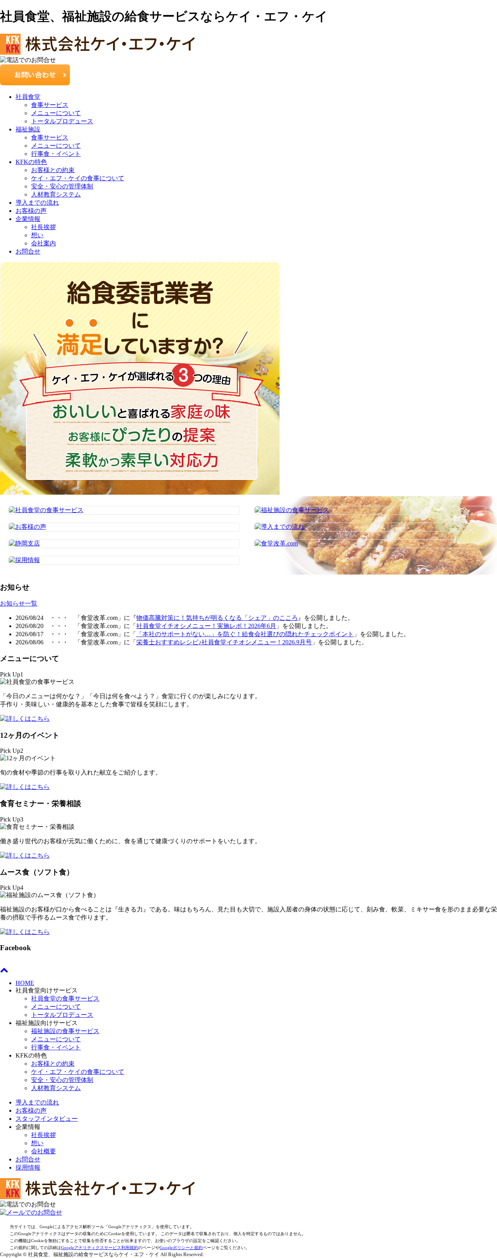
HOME (25, 983)
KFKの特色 (31, 162)
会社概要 (43, 1151)
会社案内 (43, 243)
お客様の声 (31, 210)
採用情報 (28, 1167)
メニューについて (56, 113)
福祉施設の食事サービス (65, 1031)
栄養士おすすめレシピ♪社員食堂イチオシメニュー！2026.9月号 (224, 642)
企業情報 (28, 219)
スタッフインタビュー (47, 1118)
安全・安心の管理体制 (62, 186)
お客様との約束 (53, 170)
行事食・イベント (56, 153)
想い (37, 235)
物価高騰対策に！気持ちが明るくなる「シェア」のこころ (217, 617)
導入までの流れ (37, 202)
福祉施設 (28, 129)
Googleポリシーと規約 (181, 1248)
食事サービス (49, 105)
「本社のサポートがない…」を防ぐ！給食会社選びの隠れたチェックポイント (245, 634)
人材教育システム (56, 194)
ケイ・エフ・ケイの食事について (77, 178)
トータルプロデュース (62, 121)
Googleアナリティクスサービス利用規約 (99, 1248)
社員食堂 (28, 96)
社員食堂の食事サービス (65, 998)
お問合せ (28, 251)
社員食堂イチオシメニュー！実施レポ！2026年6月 (206, 626)
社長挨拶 (43, 227)
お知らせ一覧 (18, 603)
